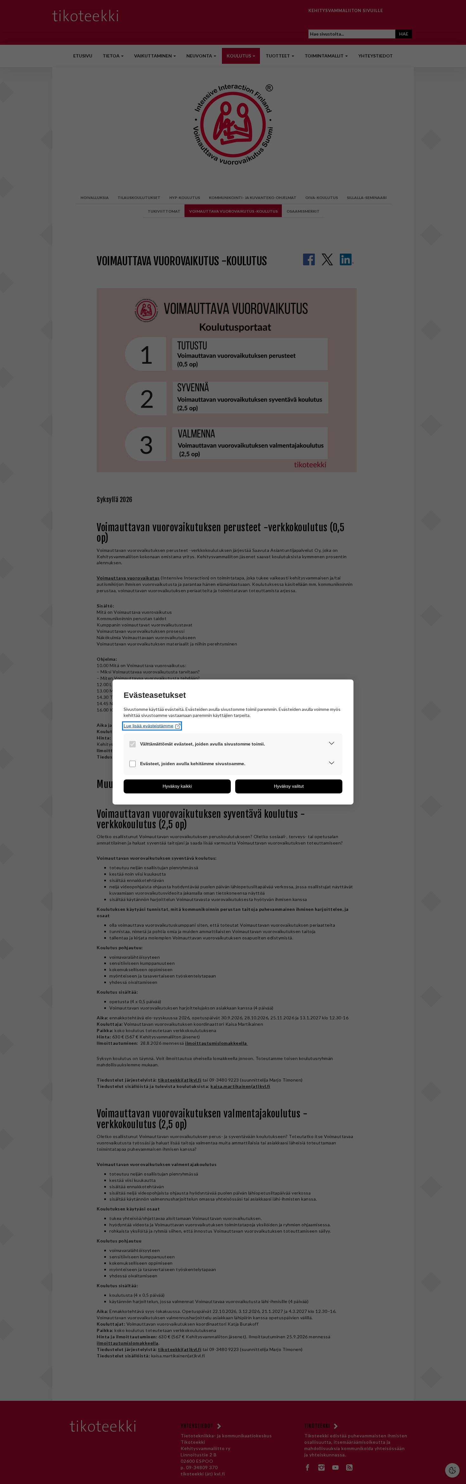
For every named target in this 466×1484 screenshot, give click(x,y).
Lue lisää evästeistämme (148, 725)
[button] (331, 744)
